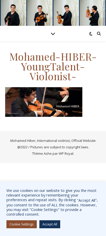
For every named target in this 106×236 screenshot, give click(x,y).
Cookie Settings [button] (22, 224)
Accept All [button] (49, 224)
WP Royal (66, 153)
